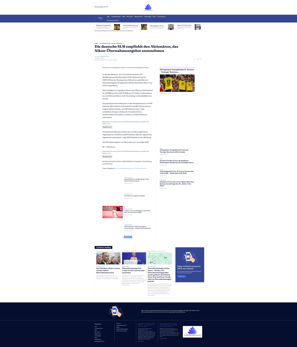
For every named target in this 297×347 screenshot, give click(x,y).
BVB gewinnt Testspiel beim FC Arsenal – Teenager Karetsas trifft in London (146, 325)
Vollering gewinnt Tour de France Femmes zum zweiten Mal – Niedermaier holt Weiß (177, 172)
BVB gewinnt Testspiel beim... (103, 25)
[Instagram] (198, 59)
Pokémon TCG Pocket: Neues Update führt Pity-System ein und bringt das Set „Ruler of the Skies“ (177, 184)
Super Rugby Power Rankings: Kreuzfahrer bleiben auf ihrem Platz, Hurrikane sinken (168, 325)
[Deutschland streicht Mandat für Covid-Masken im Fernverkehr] (112, 180)
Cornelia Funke (163, 338)
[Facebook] (194, 59)
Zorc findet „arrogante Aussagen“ (134, 196)
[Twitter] (201, 59)
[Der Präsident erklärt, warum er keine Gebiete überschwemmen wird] (108, 258)
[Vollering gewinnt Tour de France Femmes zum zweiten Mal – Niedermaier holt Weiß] (171, 27)
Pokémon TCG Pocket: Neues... (184, 25)
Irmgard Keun (163, 93)
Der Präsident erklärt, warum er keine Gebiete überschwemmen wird (108, 270)
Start (96, 43)
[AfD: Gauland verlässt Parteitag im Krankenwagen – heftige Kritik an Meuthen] (112, 228)
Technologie (163, 180)
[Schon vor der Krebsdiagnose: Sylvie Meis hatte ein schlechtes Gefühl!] (112, 212)
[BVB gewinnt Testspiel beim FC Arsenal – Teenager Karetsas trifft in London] (117, 27)
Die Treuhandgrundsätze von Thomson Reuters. (131, 168)
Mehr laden (127, 237)
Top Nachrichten (104, 43)
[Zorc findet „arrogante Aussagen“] (112, 196)
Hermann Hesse (104, 56)
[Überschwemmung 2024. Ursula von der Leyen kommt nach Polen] (134, 258)
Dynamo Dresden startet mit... (131, 25)
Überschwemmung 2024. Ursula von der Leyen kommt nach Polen (133, 270)
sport (161, 148)
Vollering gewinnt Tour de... (157, 25)
